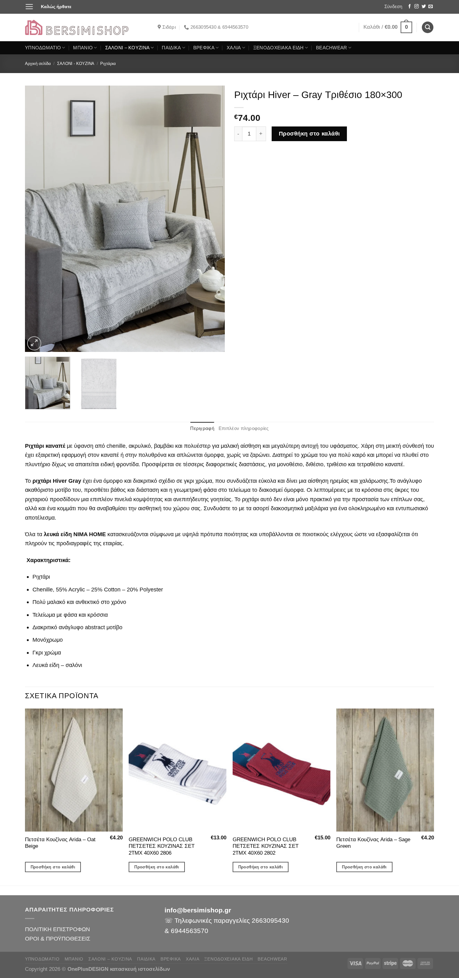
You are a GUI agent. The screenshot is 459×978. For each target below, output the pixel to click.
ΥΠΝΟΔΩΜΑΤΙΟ (43, 47)
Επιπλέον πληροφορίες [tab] (244, 428)
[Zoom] (34, 343)
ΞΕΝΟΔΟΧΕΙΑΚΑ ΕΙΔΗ (278, 47)
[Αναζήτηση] (427, 27)
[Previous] (36, 218)
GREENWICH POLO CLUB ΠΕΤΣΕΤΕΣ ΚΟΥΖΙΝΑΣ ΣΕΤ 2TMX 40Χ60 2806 (162, 846)
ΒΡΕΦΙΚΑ (204, 47)
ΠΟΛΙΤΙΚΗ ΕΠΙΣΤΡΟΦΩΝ (57, 929)
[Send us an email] (430, 6)
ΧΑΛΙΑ (234, 47)
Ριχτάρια (108, 63)
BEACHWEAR (331, 47)
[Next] (213, 218)
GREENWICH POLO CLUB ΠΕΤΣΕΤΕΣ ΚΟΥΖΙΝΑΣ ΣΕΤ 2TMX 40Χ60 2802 (266, 846)
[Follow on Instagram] (416, 6)
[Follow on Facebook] (409, 6)
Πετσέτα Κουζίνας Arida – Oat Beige (60, 843)
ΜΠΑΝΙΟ (83, 47)
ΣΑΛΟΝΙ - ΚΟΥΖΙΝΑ (75, 63)
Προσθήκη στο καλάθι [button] (53, 867)
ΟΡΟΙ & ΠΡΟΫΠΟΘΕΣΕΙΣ (57, 938)
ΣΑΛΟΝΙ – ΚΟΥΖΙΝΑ (127, 47)
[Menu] (29, 7)
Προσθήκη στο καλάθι (309, 134)
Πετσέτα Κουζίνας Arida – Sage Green (373, 843)
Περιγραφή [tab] (202, 428)
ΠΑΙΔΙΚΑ (171, 47)
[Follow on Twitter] (424, 6)
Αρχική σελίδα (38, 63)
